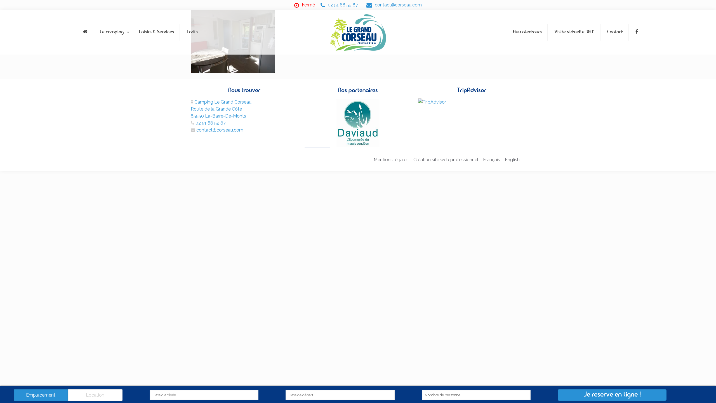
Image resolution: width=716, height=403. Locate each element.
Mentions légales (391, 159)
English (512, 159)
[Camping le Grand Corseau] (358, 32)
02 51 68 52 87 (343, 5)
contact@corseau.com (398, 5)
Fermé (308, 5)
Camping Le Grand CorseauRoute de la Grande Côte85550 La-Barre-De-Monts (221, 109)
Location (95, 395)
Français (491, 159)
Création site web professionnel (445, 159)
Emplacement (40, 395)
